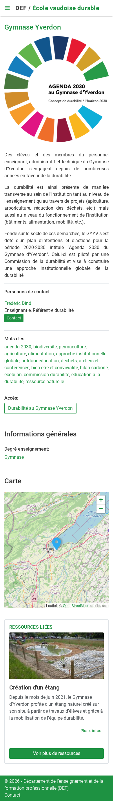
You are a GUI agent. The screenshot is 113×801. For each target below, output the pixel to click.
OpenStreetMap (75, 605)
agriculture (15, 353)
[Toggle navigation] (7, 8)
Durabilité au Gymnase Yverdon (40, 408)
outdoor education (40, 360)
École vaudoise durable (65, 8)
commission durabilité (46, 374)
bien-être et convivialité (54, 367)
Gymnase (14, 457)
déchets (69, 360)
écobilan (13, 374)
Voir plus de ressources (56, 753)
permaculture (72, 347)
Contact (14, 318)
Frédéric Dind (17, 303)
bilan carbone (94, 367)
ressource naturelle (44, 381)
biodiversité (45, 347)
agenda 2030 (17, 347)
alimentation (41, 353)
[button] (56, 543)
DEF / (23, 8)
